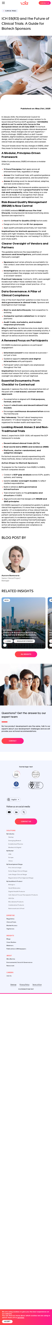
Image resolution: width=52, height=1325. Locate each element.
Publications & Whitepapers (16, 949)
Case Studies (11, 942)
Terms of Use (37, 984)
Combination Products (16, 905)
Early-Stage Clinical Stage (17, 871)
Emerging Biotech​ (14, 840)
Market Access (11, 925)
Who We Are (10, 959)
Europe (10, 857)
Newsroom (10, 965)
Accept (7, 1321)
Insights (10, 936)
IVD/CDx (11, 898)
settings (20, 1318)
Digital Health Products (16, 891)
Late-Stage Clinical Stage (17, 874)
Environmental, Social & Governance (19, 962)
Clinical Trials (11, 922)
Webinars (9, 945)
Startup (10, 837)
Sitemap (13, 984)
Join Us (9, 976)
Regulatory (10, 919)
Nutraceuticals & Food (16, 908)
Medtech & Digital (14, 847)
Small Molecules (14, 888)
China (10, 861)
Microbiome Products (16, 902)
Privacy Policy (24, 984)
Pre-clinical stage (14, 868)
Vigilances (10, 929)
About (9, 956)
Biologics (11, 885)
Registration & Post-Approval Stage (20, 878)
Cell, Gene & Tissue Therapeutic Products (23, 895)
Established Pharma (15, 844)
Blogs (8, 939)
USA (9, 854)
